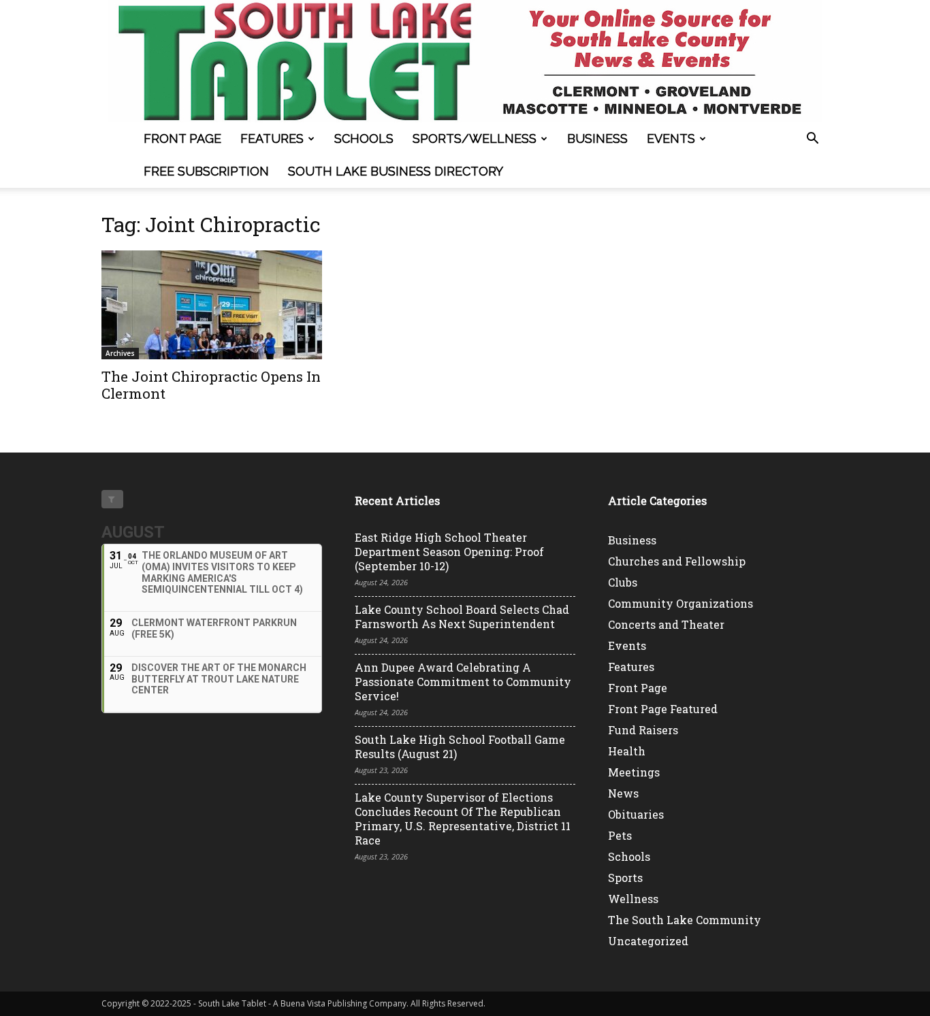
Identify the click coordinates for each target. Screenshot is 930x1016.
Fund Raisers (643, 730)
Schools (364, 138)
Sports (625, 877)
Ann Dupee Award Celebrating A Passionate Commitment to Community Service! (463, 681)
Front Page (182, 138)
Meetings (634, 772)
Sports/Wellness (474, 138)
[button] (812, 139)
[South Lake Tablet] (465, 61)
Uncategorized (648, 941)
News (623, 793)
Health (626, 751)
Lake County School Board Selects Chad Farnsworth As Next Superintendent (462, 616)
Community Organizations (680, 603)
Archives (120, 353)
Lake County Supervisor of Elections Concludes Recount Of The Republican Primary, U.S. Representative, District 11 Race (463, 818)
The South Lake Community (684, 920)
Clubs (622, 582)
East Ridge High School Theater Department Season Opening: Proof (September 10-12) (449, 551)
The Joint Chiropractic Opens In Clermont (211, 385)
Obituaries (636, 814)
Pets (620, 835)
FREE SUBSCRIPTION (206, 171)
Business (597, 138)
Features (272, 138)
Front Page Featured (663, 709)
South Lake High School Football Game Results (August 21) (460, 746)
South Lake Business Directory (395, 171)
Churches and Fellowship (676, 561)
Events (671, 138)
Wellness (633, 898)
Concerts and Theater (666, 624)
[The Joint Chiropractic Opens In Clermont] (211, 304)
